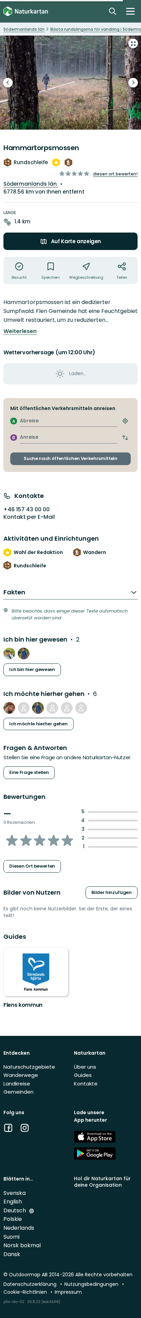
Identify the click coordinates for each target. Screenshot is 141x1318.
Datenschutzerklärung (30, 1284)
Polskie (12, 1219)
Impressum (68, 1292)
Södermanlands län (30, 183)
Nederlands (18, 1228)
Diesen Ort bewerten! (115, 174)
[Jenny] (9, 653)
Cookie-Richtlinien (25, 1292)
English (12, 1201)
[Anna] (81, 708)
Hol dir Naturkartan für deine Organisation (102, 1181)
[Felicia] (9, 708)
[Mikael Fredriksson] (23, 653)
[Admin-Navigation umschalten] (130, 11)
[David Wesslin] (23, 708)
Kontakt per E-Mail (29, 517)
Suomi (11, 1237)
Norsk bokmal (22, 1245)
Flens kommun (22, 1005)
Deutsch (15, 1210)
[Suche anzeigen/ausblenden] (112, 11)
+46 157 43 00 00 (26, 509)
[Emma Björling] (67, 708)
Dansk (11, 1254)
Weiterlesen (20, 331)
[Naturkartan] (25, 11)
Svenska (14, 1193)
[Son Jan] (52, 708)
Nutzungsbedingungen (92, 1284)
